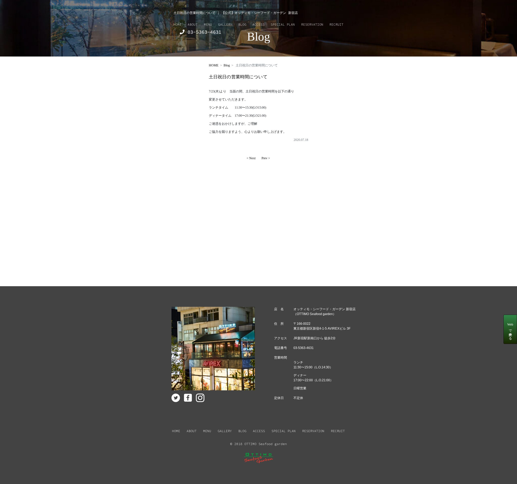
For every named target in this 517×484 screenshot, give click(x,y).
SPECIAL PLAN (283, 24)
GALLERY (225, 24)
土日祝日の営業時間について (238, 76)
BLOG (242, 24)
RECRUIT (336, 24)
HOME (177, 24)
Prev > (266, 158)
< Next (251, 158)
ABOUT (193, 24)
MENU (208, 24)
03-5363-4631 (203, 32)
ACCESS (258, 24)
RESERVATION (312, 24)
